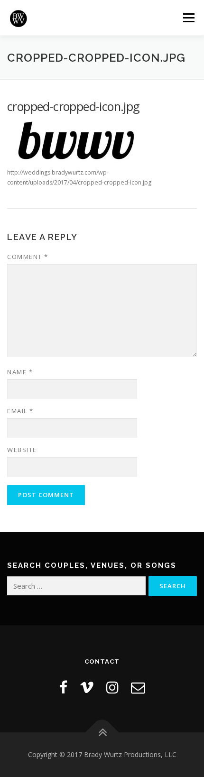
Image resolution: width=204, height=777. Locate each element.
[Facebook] (63, 687)
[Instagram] (112, 687)
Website (22, 449)
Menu (188, 18)
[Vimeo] (87, 687)
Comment (27, 256)
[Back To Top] (102, 732)
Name (20, 372)
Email (20, 411)
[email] (138, 687)
